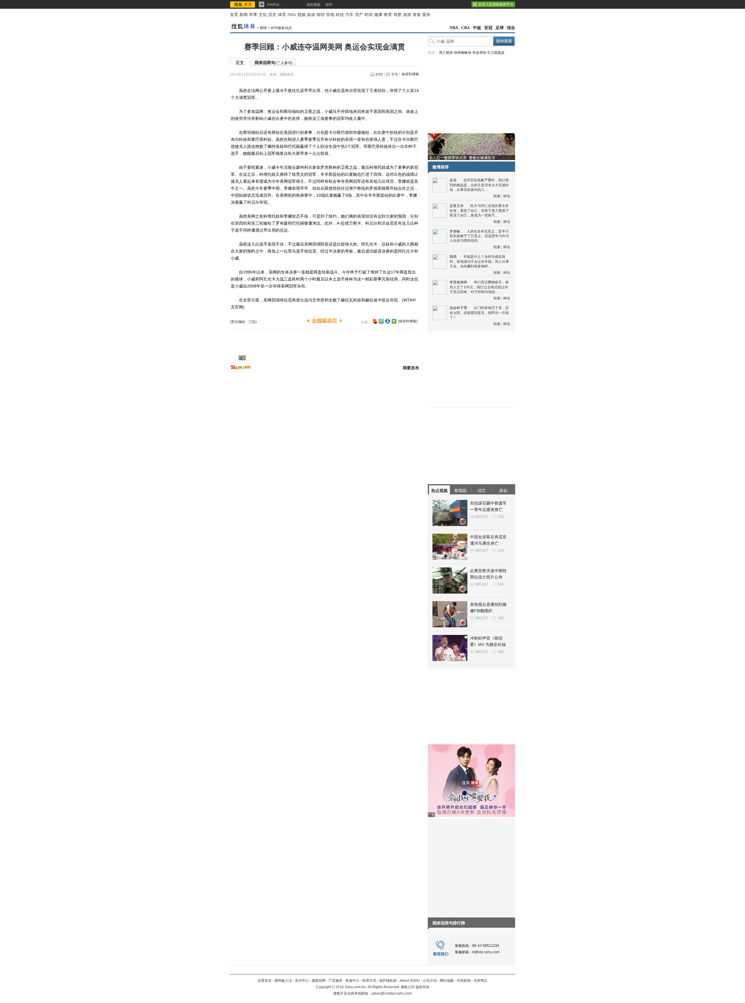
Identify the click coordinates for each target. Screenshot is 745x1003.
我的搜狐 (313, 5)
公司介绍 (430, 981)
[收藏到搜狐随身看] (394, 321)
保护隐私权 (388, 981)
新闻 (244, 15)
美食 (417, 15)
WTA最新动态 (281, 28)
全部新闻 (464, 981)
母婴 (397, 15)
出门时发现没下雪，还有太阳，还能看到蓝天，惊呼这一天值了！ (479, 312)
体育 (282, 15)
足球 (500, 28)
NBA (292, 15)
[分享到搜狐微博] (374, 321)
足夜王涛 (457, 206)
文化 (263, 15)
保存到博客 (410, 74)
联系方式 (369, 981)
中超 (477, 28)
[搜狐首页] (243, 4)
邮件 (329, 5)
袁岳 (453, 180)
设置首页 (265, 981)
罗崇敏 (455, 231)
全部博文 (480, 981)
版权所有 (423, 987)
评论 (506, 196)
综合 (511, 28)
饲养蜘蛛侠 (462, 53)
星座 (426, 15)
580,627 (481, 584)
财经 (321, 15)
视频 (301, 15)
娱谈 (311, 15)
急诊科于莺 (458, 308)
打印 (379, 74)
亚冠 (488, 28)
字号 (394, 74)
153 (501, 517)
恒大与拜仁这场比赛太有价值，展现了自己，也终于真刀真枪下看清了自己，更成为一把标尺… (479, 210)
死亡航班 (446, 53)
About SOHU (410, 981)
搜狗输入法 (283, 981)
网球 (263, 28)
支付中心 (302, 981)
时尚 (369, 15)
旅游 (407, 15)
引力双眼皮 (496, 53)
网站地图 (447, 981)
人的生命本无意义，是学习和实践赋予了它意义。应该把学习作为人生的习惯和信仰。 (479, 236)
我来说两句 (273, 62)
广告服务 (336, 981)
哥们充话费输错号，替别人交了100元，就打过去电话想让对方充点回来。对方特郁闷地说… (479, 287)
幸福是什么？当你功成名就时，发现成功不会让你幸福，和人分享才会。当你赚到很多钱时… (479, 261)
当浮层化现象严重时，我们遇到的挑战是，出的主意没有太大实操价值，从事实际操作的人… (479, 185)
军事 (253, 15)
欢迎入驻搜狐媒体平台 (495, 4)
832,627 (481, 517)
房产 (359, 15)
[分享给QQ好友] (381, 321)
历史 (272, 15)
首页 (234, 15)
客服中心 (352, 981)
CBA (465, 28)
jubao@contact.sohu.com (392, 993)
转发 (497, 196)
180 (501, 584)
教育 (388, 15)
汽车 (349, 15)
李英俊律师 (458, 282)
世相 (330, 15)
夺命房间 (479, 53)
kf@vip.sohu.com (485, 952)
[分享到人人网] (387, 321)
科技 (340, 15)
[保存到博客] (407, 321)
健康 (378, 15)
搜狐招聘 (319, 981)
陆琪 (453, 257)
